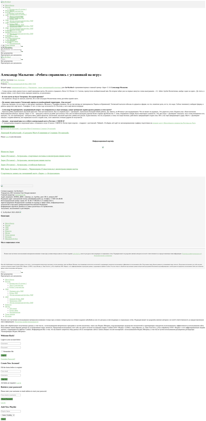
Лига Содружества (16, 11)
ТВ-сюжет (13, 39)
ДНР (7, 15)
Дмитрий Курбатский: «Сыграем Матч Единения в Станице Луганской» (35, 133)
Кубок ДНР (13, 24)
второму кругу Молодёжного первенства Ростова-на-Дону (174, 123)
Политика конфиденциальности (191, 253)
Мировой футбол (11, 239)
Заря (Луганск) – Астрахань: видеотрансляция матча (26, 160)
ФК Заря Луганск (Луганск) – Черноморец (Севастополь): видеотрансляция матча (39, 169)
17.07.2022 (5, 82)
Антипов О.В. (20, 195)
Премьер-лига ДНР (16, 22)
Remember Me (8, 351)
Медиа (7, 37)
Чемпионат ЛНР (15, 32)
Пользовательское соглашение (103, 255)
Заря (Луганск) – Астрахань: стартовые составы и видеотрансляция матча (36, 156)
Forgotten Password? (8, 359)
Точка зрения (10, 45)
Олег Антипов (19, 80)
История (8, 47)
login (7, 137)
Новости (8, 36)
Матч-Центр (9, 5)
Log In (18, 383)
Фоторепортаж (14, 38)
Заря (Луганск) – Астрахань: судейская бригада (23, 165)
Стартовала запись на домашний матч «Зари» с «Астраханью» (30, 173)
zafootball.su (76, 253)
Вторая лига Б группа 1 (18, 9)
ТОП (34, 84)
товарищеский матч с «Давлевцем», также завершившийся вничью (36, 87)
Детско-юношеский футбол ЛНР (21, 28)
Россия (7, 7)
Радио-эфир (13, 36)
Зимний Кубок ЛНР (16, 30)
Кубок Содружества (16, 13)
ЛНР (7, 23)
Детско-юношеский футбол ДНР (21, 21)
